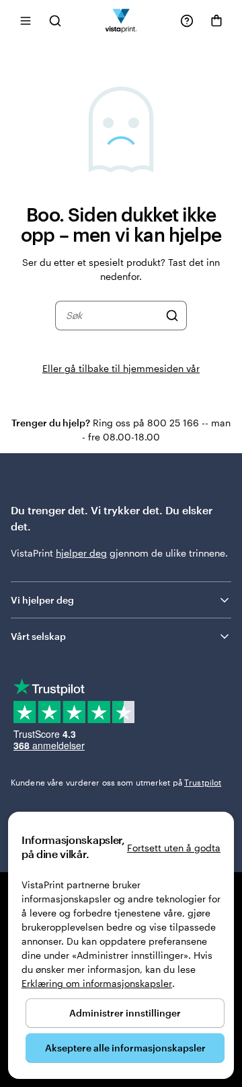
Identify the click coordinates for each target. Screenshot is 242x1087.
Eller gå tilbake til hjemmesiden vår (121, 368)
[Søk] (172, 315)
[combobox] (112, 315)
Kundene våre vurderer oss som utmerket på (116, 782)
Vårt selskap (38, 636)
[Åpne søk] (55, 20)
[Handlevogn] (216, 21)
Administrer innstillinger (125, 1013)
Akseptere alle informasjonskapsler (125, 1047)
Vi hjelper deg (42, 600)
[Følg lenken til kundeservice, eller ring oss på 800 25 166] (187, 21)
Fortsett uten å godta (173, 847)
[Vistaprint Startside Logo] (121, 20)
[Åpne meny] (25, 20)
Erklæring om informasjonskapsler (97, 983)
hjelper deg (81, 553)
